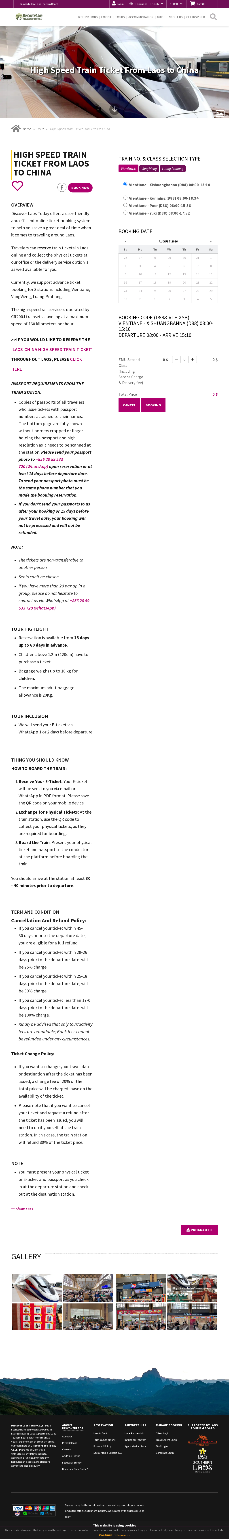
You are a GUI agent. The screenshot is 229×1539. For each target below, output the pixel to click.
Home (27, 129)
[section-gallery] (220, 113)
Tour (40, 129)
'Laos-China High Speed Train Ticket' (51, 349)
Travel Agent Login (166, 1439)
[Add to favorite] (17, 186)
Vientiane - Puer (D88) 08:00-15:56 (162, 205)
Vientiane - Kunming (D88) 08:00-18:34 (166, 198)
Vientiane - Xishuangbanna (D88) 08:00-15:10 (166, 187)
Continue (105, 1535)
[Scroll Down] (114, 111)
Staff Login (162, 1446)
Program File (202, 1230)
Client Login (162, 1433)
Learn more (123, 1535)
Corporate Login (165, 1452)
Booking (153, 405)
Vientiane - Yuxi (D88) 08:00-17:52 (161, 213)
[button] (146, 4)
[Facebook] (61, 187)
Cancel (129, 405)
